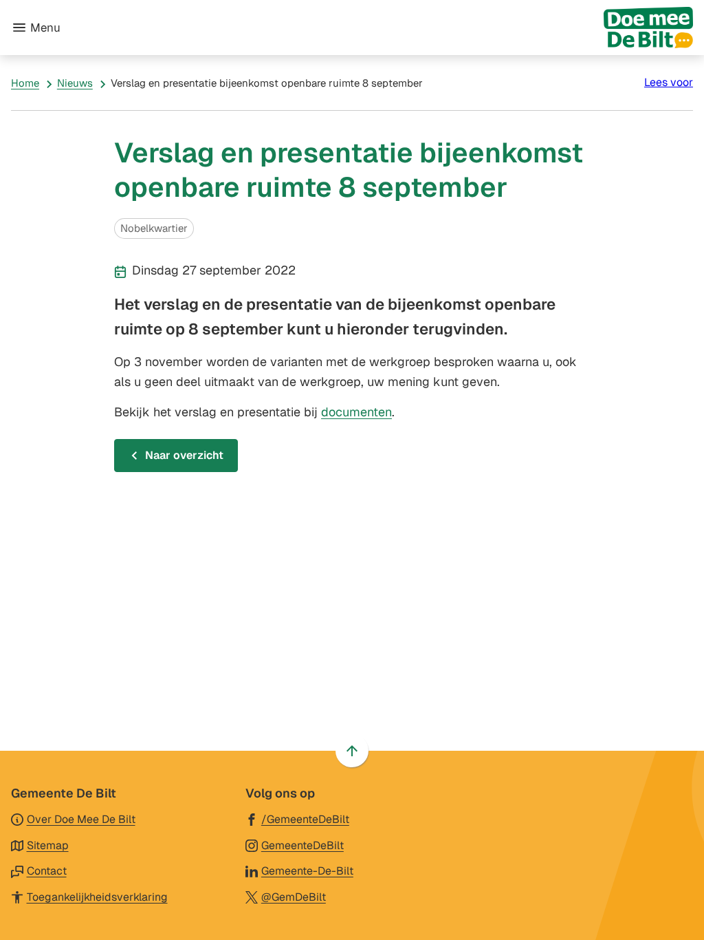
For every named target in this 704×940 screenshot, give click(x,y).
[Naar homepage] (382, 27)
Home (25, 82)
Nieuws (75, 82)
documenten (356, 412)
